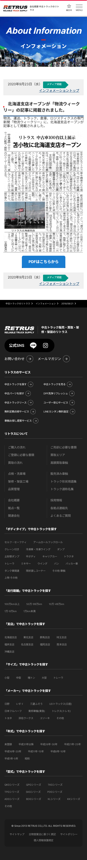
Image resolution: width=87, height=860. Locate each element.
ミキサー (26, 563)
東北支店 (28, 637)
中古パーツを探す (14, 393)
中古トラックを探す (15, 384)
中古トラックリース (15, 402)
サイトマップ (17, 834)
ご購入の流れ (16, 447)
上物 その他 (10, 577)
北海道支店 (10, 637)
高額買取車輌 (59, 463)
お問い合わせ (14, 359)
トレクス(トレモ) (61, 711)
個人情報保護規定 (43, 840)
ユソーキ (45, 718)
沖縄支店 (9, 651)
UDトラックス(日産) (60, 704)
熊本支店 (62, 644)
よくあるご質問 (60, 515)
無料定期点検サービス (16, 411)
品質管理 (14, 489)
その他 (60, 718)
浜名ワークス (26, 718)
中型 (18, 677)
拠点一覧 (14, 508)
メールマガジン (49, 359)
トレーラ (9, 563)
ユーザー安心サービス (56, 402)
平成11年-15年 (36, 751)
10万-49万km (56, 604)
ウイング (42, 563)
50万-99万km (34, 604)
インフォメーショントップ (59, 90)
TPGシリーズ (11, 792)
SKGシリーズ (33, 792)
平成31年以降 (26, 744)
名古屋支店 (27, 644)
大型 (44, 677)
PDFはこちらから (44, 262)
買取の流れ (15, 463)
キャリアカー (49, 556)
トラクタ (69, 556)
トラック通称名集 (62, 489)
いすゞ (19, 704)
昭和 (27, 758)
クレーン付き (11, 549)
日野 (6, 704)
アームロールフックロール (48, 542)
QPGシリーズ (33, 784)
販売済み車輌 (59, 473)
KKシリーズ (73, 799)
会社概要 (14, 500)
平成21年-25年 (72, 744)
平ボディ (31, 556)
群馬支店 (45, 637)
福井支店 (9, 644)
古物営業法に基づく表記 (42, 834)
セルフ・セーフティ (15, 542)
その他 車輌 (58, 570)
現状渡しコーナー (36, 570)
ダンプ (60, 549)
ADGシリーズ (11, 799)
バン (56, 563)
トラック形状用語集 (63, 481)
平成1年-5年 (11, 758)
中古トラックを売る (55, 384)
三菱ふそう (36, 704)
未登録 (8, 744)
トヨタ (8, 718)
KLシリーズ (54, 799)
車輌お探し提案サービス (18, 420)
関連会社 (14, 515)
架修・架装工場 (18, 481)
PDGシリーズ (54, 792)
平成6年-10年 (58, 751)
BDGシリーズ (33, 799)
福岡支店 (45, 644)
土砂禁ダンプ (11, 556)
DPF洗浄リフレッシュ (56, 393)
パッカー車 (72, 563)
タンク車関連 (11, 570)
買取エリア (57, 455)
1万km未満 (29, 611)
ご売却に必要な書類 (63, 447)
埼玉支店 (61, 637)
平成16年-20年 (12, 751)
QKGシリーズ (11, 784)
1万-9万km (10, 611)
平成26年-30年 (48, 744)
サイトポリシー (68, 834)
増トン (31, 677)
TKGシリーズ (55, 784)
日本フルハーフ (13, 711)
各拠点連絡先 (59, 508)
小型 (6, 677)
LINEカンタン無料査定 (56, 411)
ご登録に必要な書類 (21, 455)
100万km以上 (12, 604)
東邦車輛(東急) (36, 711)
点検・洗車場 (16, 473)
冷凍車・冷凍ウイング (38, 549)
